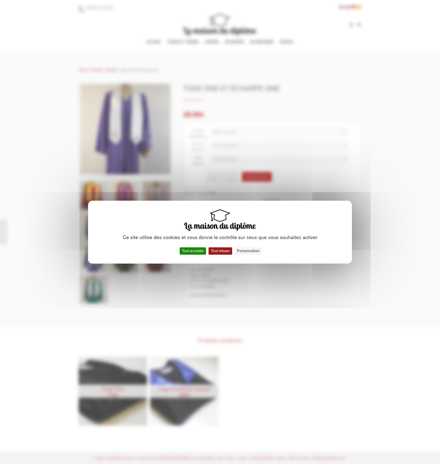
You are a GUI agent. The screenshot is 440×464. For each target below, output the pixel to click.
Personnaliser (248, 251)
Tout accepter (193, 251)
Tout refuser (220, 251)
